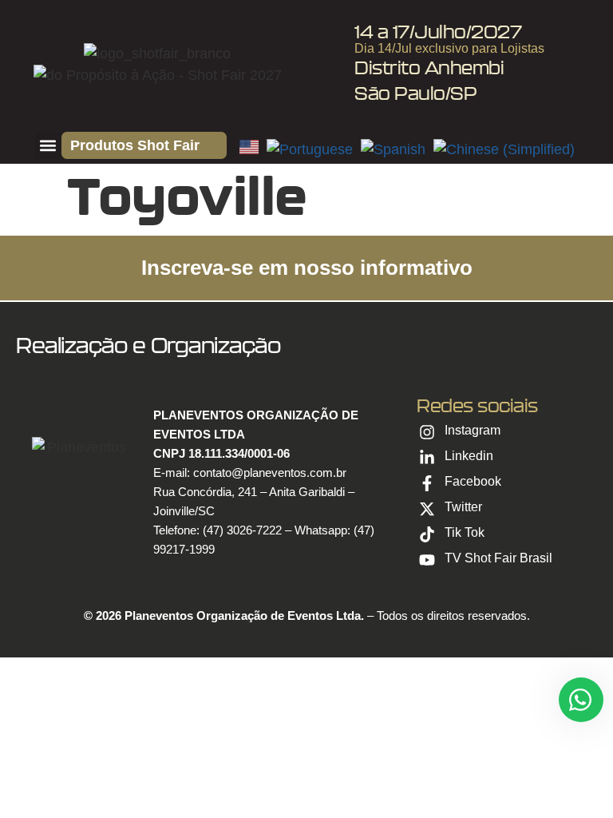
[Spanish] (397, 149)
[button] (47, 146)
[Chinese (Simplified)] (506, 149)
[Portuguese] (314, 149)
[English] (253, 149)
